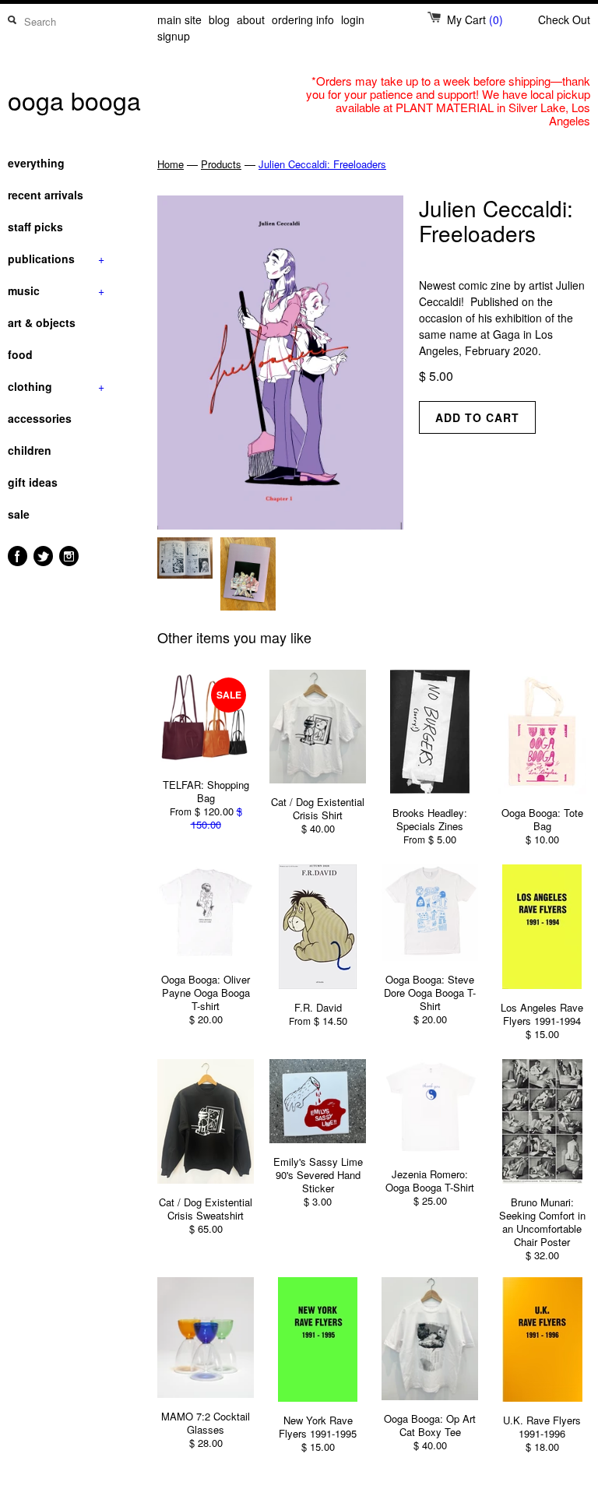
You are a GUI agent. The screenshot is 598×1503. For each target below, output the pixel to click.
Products (221, 164)
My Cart (475, 19)
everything (36, 163)
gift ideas (33, 482)
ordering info (303, 19)
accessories (40, 418)
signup (173, 36)
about (251, 19)
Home (170, 164)
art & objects (42, 322)
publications (56, 258)
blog (219, 19)
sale (19, 514)
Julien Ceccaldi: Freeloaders (322, 164)
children (29, 450)
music (56, 290)
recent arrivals (45, 194)
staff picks (35, 226)
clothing (56, 386)
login (352, 19)
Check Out (564, 19)
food (20, 354)
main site (179, 19)
